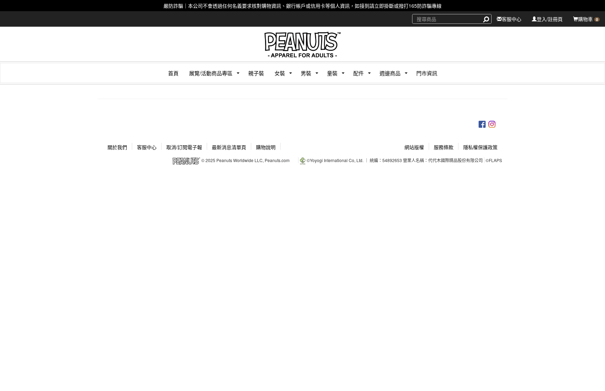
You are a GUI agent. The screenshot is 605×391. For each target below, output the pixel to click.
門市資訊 (426, 73)
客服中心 (511, 18)
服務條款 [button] (443, 147)
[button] (208, 73)
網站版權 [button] (414, 147)
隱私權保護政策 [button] (480, 147)
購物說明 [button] (266, 147)
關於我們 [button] (117, 147)
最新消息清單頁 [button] (229, 147)
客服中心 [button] (147, 147)
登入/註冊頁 (550, 18)
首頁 (173, 73)
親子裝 (256, 73)
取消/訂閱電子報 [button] (184, 147)
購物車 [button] (588, 18)
